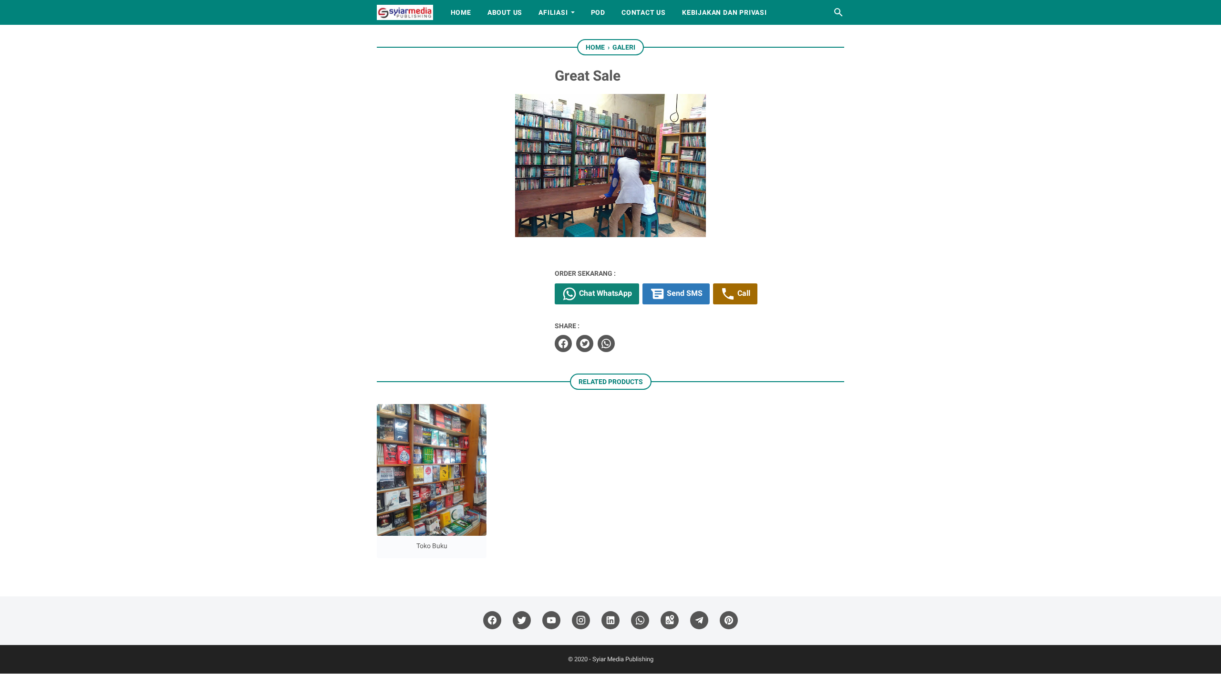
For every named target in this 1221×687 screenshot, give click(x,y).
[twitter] (584, 343)
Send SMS (684, 293)
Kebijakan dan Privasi (724, 12)
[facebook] (563, 343)
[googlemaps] (670, 620)
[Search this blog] (838, 12)
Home (461, 12)
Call (742, 293)
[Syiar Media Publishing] (405, 12)
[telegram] (699, 620)
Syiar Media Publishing (622, 659)
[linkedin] (610, 620)
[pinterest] (729, 620)
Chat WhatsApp (604, 293)
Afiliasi (553, 12)
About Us (504, 12)
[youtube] (551, 620)
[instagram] (581, 620)
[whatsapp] (606, 343)
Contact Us (643, 12)
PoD (598, 12)
